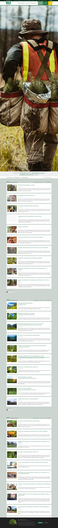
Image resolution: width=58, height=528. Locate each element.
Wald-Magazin (20, 0)
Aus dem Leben (27, 3)
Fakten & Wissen (33, 3)
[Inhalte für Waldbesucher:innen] (9, 0)
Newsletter (33, 0)
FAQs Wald (26, 0)
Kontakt (39, 0)
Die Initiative (15, 0)
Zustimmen (40, 522)
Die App (24, 0)
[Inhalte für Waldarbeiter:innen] (7, 0)
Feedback (42, 0)
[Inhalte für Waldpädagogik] (10, 0)
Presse (36, 0)
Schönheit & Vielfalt (21, 3)
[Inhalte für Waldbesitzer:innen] (6, 0)
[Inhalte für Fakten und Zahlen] (11, 0)
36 (14, 409)
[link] (8, 3)
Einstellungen (46, 522)
